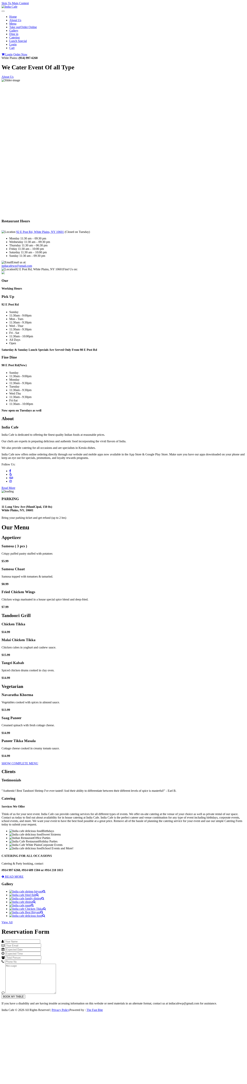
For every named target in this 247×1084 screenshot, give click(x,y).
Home (13, 16)
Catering (14, 37)
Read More (8, 488)
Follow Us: (8, 464)
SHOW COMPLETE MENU (20, 763)
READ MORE (14, 876)
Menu (12, 23)
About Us (15, 20)
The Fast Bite (94, 1010)
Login (13, 44)
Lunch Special (18, 41)
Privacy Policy (60, 1010)
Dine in (13, 34)
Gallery (13, 30)
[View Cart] (3, 54)
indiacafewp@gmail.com (17, 265)
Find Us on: (70, 269)
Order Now (20, 54)
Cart (11, 48)
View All (7, 922)
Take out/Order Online (23, 27)
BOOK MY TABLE (13, 996)
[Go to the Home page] (9, 6)
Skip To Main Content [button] (15, 3)
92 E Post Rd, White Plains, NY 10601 (40, 231)
